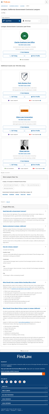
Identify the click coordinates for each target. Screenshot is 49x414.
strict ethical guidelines (24, 322)
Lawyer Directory (4, 5)
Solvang (17, 194)
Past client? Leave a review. (24, 44)
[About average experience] (40, 100)
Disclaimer (13, 410)
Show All (3, 202)
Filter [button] (4, 12)
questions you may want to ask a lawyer (21, 288)
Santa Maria (5, 194)
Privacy (7, 410)
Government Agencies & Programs (11, 185)
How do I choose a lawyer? (10, 247)
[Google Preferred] (24, 382)
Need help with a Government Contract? (14, 211)
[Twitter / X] (11, 382)
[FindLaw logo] (7, 2)
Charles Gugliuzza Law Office (24, 42)
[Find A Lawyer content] (46, 390)
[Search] (46, 2)
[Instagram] (15, 382)
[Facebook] (2, 382)
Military (22, 185)
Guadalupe (11, 194)
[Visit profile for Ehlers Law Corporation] (24, 110)
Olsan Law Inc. (24, 151)
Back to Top (25, 350)
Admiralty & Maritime (8, 188)
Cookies (19, 410)
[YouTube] (6, 382)
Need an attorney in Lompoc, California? (14, 226)
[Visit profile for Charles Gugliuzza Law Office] (24, 36)
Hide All (8, 202)
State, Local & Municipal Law (33, 185)
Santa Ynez (23, 194)
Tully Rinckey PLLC (24, 83)
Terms (2, 410)
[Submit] (43, 373)
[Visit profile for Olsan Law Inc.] (24, 144)
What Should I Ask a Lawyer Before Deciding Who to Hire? (19, 282)
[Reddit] (20, 382)
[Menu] (2, 2)
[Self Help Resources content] (46, 394)
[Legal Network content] (46, 403)
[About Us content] (46, 386)
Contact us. (9, 365)
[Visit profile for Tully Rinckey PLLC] (24, 76)
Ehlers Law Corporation (24, 117)
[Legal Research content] (46, 399)
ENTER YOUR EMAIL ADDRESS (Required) (10, 371)
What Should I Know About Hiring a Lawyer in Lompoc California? (21, 308)
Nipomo (29, 194)
